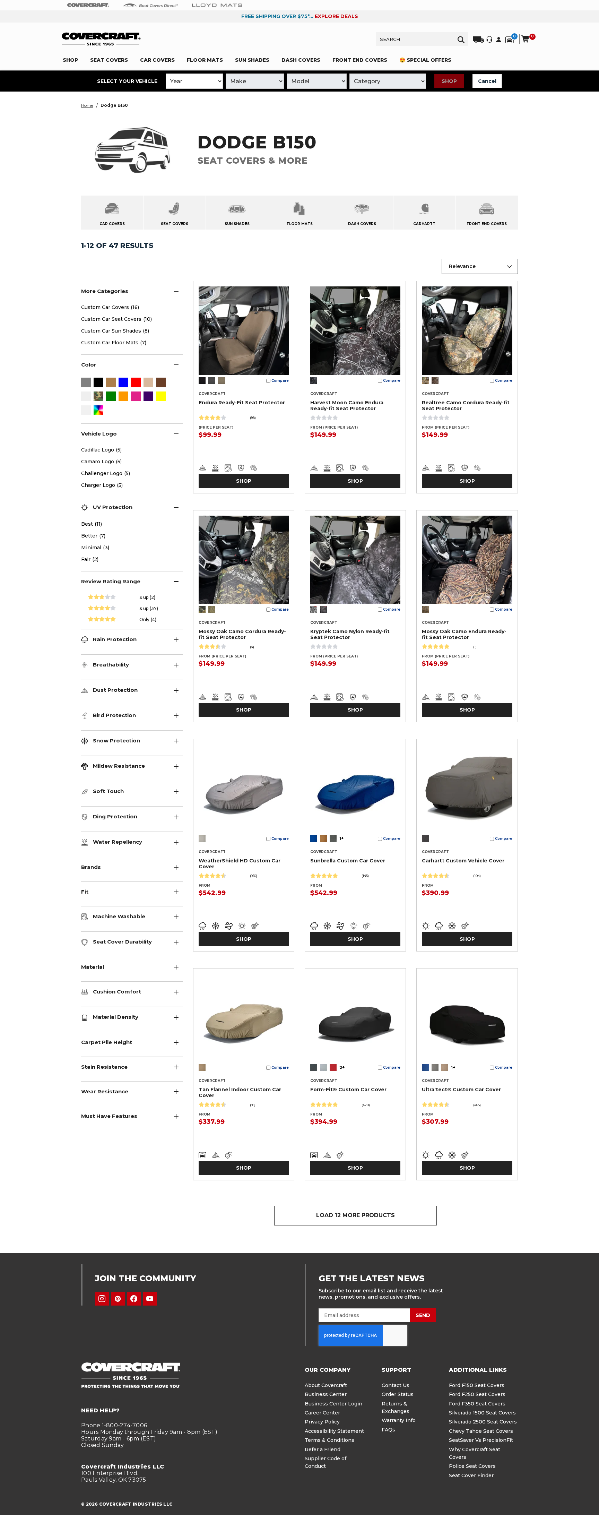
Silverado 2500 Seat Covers (483, 1422)
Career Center (322, 1413)
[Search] (461, 39)
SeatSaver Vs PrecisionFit (481, 1440)
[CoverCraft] (88, 5)
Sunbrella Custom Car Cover (347, 861)
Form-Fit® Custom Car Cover (348, 1089)
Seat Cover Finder (471, 1475)
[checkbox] (86, 383)
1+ (341, 838)
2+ (342, 1067)
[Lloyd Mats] (217, 5)
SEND (423, 1315)
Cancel (487, 81)
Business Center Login (333, 1404)
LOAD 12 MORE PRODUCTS (355, 1215)
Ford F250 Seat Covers (477, 1394)
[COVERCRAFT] (101, 39)
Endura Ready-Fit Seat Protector (242, 402)
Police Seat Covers (472, 1466)
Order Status (398, 1394)
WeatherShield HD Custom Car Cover (239, 864)
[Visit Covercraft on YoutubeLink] (150, 1299)
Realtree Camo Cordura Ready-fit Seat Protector (466, 405)
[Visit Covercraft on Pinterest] (118, 1299)
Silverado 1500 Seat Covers (482, 1413)
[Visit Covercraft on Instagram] (102, 1299)
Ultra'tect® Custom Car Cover (461, 1089)
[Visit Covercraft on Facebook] (134, 1299)
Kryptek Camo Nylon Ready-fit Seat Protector (350, 634)
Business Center (326, 1394)
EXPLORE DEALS (336, 16)
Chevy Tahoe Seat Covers (481, 1431)
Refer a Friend (322, 1449)
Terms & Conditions (329, 1440)
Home (87, 105)
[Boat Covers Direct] (150, 5)
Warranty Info (399, 1420)
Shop (449, 81)
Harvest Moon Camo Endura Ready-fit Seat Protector (346, 405)
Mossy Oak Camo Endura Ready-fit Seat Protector (464, 634)
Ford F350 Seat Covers (477, 1404)
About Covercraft (326, 1385)
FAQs (388, 1430)
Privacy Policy (322, 1422)
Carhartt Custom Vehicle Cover (463, 861)
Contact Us (395, 1385)
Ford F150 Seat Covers (476, 1385)
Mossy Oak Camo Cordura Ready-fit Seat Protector (242, 634)
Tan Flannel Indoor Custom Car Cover (240, 1092)
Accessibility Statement (334, 1431)
